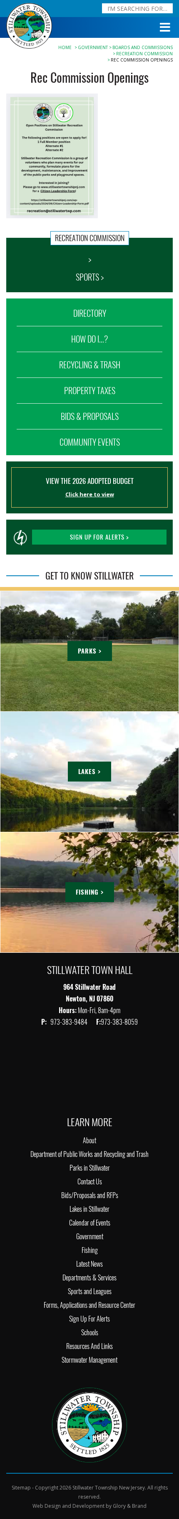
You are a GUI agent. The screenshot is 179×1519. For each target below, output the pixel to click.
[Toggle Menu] (165, 27)
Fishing (90, 1250)
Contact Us (89, 1181)
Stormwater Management (89, 1360)
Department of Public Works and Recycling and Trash (89, 1154)
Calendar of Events (89, 1222)
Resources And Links (89, 1346)
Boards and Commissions (142, 47)
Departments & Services (89, 1277)
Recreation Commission (144, 54)
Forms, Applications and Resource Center (89, 1305)
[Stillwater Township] (89, 1424)
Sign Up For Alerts (89, 1318)
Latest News (89, 1264)
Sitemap (21, 1487)
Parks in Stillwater (90, 1168)
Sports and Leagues (90, 1291)
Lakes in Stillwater (89, 1209)
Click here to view (89, 494)
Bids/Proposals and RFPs (89, 1195)
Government (93, 47)
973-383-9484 (69, 1022)
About (89, 1140)
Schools (89, 1332)
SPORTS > (90, 277)
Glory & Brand (130, 1505)
